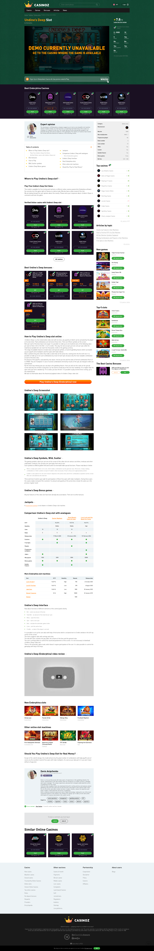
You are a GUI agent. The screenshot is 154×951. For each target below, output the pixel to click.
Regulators (57, 899)
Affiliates (85, 884)
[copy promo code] (52, 108)
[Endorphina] (127, 127)
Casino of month (58, 872)
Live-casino (57, 884)
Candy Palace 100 (116, 272)
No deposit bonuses (30, 896)
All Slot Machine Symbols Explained (107, 235)
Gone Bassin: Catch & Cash (71, 518)
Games (37, 10)
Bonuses (47, 10)
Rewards (27, 899)
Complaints (57, 887)
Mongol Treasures (31, 593)
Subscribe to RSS (77, 944)
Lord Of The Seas (31, 585)
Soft (55, 893)
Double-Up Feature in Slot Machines (107, 230)
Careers (85, 881)
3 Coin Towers (115, 310)
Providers (27, 902)
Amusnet (114, 254)
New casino (27, 872)
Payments (57, 875)
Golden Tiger (115, 282)
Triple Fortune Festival (118, 252)
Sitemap (56, 905)
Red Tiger (62, 744)
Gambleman (115, 320)
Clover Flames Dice (117, 330)
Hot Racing (115, 262)
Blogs (113, 872)
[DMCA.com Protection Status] (76, 939)
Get (35, 290)
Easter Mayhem (57, 518)
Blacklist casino (29, 875)
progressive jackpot (31, 505)
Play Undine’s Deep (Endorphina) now (58, 381)
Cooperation (86, 872)
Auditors (56, 902)
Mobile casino (58, 881)
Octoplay (114, 352)
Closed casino (28, 878)
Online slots (28, 884)
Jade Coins (29, 589)
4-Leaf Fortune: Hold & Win (119, 350)
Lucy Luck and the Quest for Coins (87, 518)
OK (97, 948)
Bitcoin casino (58, 878)
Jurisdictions (57, 896)
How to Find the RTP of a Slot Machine (108, 232)
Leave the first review (120, 22)
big (26, 280)
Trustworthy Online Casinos (32, 881)
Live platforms (58, 908)
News (65, 10)
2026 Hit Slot (115, 340)
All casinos (59, 259)
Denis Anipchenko (33, 136)
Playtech (44, 746)
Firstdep (51, 280)
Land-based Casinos (60, 890)
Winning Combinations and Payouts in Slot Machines (112, 238)
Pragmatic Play (28, 744)
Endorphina (27, 720)
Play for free (86, 738)
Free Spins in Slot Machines (104, 241)
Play (32, 111)
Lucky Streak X (30, 581)
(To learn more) (88, 948)
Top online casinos (29, 890)
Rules (26, 893)
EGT (79, 744)
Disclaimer (86, 875)
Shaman (28, 597)
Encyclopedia (28, 905)
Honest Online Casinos (31, 887)
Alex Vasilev (39, 806)
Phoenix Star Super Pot (118, 292)
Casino (29, 10)
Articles (56, 10)
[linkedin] (41, 775)
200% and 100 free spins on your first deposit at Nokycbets (120, 368)
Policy (84, 878)
